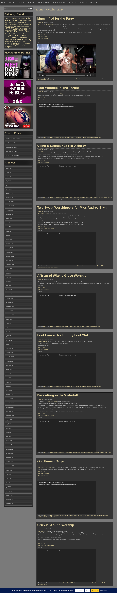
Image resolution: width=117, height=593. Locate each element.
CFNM (19, 22)
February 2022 (9, 394)
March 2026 (9, 189)
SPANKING (22, 41)
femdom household (20, 28)
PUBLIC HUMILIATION (55, 199)
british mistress (68, 78)
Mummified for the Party (55, 18)
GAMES (95, 78)
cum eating (14, 24)
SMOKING (71, 199)
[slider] (65, 75)
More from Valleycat (43, 38)
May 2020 (8, 482)
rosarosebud (14, 39)
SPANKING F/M (8, 43)
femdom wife (10, 30)
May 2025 (8, 231)
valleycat (52, 79)
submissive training (42, 584)
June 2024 (8, 277)
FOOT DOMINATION (20, 30)
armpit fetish (53, 583)
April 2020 (8, 487)
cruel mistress (77, 197)
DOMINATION (21, 24)
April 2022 (8, 386)
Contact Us (93, 2)
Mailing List (83, 2)
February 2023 (9, 344)
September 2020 (10, 466)
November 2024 (10, 256)
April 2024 (8, 285)
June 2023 (8, 327)
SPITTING (96, 199)
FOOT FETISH (74, 137)
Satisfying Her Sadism (11, 147)
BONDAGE (53, 78)
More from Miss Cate (43, 36)
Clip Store (21, 2)
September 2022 (10, 365)
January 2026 (9, 197)
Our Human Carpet (51, 461)
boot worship (21, 18)
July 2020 (8, 474)
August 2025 (9, 218)
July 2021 (8, 424)
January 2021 (9, 449)
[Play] (40, 75)
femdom (82, 78)
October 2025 (9, 210)
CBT (14, 22)
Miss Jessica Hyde (43, 531)
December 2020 (10, 453)
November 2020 (10, 457)
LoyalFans (31, 2)
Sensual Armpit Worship (55, 525)
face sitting (90, 452)
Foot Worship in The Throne (58, 87)
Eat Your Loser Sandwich (12, 155)
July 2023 (8, 323)
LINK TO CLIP (41, 34)
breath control (60, 452)
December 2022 (10, 352)
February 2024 (9, 294)
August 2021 (9, 419)
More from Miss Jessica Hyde (46, 545)
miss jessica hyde (99, 583)
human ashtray (89, 197)
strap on (27, 43)
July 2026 (8, 172)
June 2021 (8, 428)
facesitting (96, 452)
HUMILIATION (106, 78)
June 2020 (8, 478)
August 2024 (9, 269)
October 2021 (9, 411)
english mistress (81, 583)
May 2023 (8, 331)
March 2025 (9, 239)
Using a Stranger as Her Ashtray (61, 145)
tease (48, 79)
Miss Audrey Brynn (43, 213)
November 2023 (10, 306)
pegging (7, 39)
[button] (66, 60)
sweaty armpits (49, 267)
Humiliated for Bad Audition (13, 138)
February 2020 (9, 495)
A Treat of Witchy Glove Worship (61, 275)
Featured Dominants (58, 2)
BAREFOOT (8, 18)
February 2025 (9, 243)
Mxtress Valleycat (60, 94)
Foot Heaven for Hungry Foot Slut (62, 335)
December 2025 (10, 201)
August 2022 (9, 369)
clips (44, 78)
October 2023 (9, 310)
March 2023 (9, 340)
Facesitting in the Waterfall (57, 395)
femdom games (88, 78)
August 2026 (9, 168)
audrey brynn (65, 265)
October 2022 (9, 361)
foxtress (16, 34)
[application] (66, 60)
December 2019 (10, 503)
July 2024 (8, 273)
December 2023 (10, 302)
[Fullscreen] (93, 75)
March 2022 (9, 390)
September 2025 (10, 214)
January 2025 (9, 248)
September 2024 (10, 264)
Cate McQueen (42, 152)
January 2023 (9, 348)
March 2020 (9, 491)
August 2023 (9, 319)
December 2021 (10, 403)
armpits (60, 265)
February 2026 (9, 193)
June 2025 (8, 227)
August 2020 (9, 470)
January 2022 (9, 399)
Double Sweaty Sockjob (12, 143)
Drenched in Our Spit (11, 151)
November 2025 (10, 206)
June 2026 (8, 176)
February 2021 (9, 445)
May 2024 (8, 281)
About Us (11, 2)
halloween (99, 78)
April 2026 (8, 185)
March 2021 (9, 440)
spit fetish (84, 199)
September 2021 (10, 415)
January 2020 (9, 499)
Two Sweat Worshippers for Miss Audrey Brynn (72, 207)
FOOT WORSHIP (82, 137)
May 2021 (8, 432)
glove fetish (76, 326)
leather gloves (89, 326)
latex (25, 36)
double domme (28, 24)
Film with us (72, 2)
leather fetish (104, 197)
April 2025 (8, 235)
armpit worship (54, 265)
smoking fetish (78, 199)
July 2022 (8, 373)
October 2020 (9, 461)
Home (3, 2)
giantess (21, 34)
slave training (65, 199)
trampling (50, 516)
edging (7, 26)
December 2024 (10, 252)
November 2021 (10, 407)
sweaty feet (15, 45)
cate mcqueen (75, 78)
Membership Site (43, 2)
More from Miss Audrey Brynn (46, 228)
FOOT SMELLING (21, 32)
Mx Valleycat (49, 24)
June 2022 (8, 378)
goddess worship (89, 583)
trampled (45, 516)
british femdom (60, 78)
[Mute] (90, 75)
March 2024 (9, 290)
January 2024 (9, 298)
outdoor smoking (45, 199)
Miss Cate (40, 24)
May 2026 (8, 181)
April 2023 (8, 336)
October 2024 (9, 260)
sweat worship (41, 267)
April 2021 (8, 436)
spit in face (90, 199)
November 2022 (10, 357)
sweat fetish (108, 265)
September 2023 (10, 315)
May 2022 (8, 382)
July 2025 (8, 222)
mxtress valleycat (42, 79)
